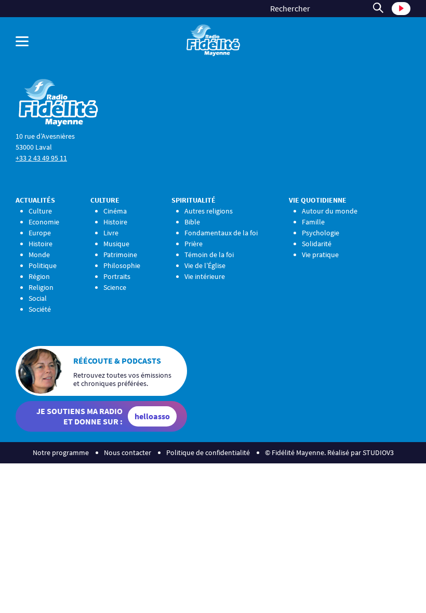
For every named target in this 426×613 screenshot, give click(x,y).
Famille (313, 221)
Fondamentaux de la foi (221, 232)
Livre (110, 232)
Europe (40, 232)
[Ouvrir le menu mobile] (84, 41)
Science (114, 287)
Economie (44, 221)
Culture (40, 211)
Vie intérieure (204, 276)
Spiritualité (193, 200)
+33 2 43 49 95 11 (41, 158)
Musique (116, 243)
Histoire (40, 243)
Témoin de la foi (209, 254)
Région (39, 276)
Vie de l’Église (204, 265)
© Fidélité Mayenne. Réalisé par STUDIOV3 (329, 452)
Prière (193, 243)
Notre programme (61, 452)
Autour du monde (329, 211)
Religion (41, 287)
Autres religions (208, 211)
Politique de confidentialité (208, 452)
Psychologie (320, 232)
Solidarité (316, 243)
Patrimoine (120, 254)
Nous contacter (127, 452)
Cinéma (115, 211)
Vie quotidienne (318, 200)
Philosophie (121, 265)
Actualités (35, 200)
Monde (39, 254)
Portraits (116, 276)
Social (38, 298)
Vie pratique (320, 254)
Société (40, 309)
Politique (43, 265)
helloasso (152, 416)
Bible (192, 221)
